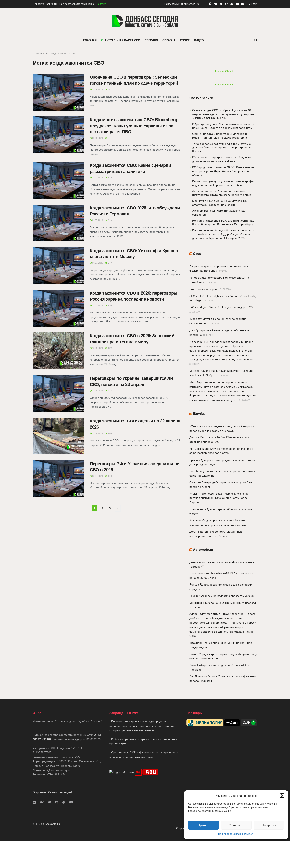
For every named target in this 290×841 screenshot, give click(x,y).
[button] (282, 796)
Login (254, 3)
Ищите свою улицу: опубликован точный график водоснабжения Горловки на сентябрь (223, 183)
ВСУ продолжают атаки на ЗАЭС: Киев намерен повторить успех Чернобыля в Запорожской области (223, 171)
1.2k (109, 177)
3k (108, 137)
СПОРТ (185, 40)
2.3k (109, 305)
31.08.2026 (97, 89)
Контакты (51, 3)
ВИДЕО (199, 40)
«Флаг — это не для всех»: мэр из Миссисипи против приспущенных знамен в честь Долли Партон (219, 497)
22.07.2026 (97, 220)
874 (109, 89)
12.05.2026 (97, 347)
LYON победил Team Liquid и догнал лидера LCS (221, 307)
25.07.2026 (97, 177)
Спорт (198, 253)
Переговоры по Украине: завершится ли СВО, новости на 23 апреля (131, 381)
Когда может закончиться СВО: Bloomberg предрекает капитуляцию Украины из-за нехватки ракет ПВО (133, 125)
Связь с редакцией (60, 792)
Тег (46, 53)
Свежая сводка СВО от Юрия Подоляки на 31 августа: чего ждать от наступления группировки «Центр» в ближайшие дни (223, 114)
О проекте (38, 3)
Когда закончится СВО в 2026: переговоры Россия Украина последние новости (133, 296)
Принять (203, 825)
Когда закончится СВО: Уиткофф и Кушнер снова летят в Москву (134, 253)
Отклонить (236, 825)
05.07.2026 (97, 262)
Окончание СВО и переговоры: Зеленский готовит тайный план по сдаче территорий (134, 80)
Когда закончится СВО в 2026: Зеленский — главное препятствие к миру (135, 338)
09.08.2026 (97, 137)
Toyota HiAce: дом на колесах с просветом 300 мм (222, 596)
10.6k (110, 475)
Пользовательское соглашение (76, 3)
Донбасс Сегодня (51, 823)
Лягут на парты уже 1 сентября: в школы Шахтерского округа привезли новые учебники (222, 193)
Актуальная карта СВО (122, 40)
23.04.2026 (97, 390)
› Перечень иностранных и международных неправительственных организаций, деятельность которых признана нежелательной (141, 725)
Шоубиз (199, 413)
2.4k (109, 262)
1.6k (109, 433)
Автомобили (203, 549)
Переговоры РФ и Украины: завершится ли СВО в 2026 (135, 466)
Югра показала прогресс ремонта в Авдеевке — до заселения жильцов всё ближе (223, 159)
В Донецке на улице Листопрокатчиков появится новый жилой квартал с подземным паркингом (223, 126)
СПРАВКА (169, 40)
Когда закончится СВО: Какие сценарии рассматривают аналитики (130, 168)
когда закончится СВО (63, 53)
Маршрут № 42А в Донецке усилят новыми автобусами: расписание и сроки (219, 202)
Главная (37, 53)
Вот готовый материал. (204, 289)
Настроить (269, 825)
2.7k (109, 390)
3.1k (109, 220)
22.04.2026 (97, 433)
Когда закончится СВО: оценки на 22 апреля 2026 (135, 424)
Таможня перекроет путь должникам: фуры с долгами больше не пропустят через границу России (221, 147)
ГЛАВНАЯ (90, 40)
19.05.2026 (97, 305)
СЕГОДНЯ (151, 40)
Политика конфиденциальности (236, 833)
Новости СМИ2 (223, 71)
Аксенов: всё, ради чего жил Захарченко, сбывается (218, 212)
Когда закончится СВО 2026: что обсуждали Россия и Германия (135, 211)
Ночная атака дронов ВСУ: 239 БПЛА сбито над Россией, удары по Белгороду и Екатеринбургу (223, 222)
